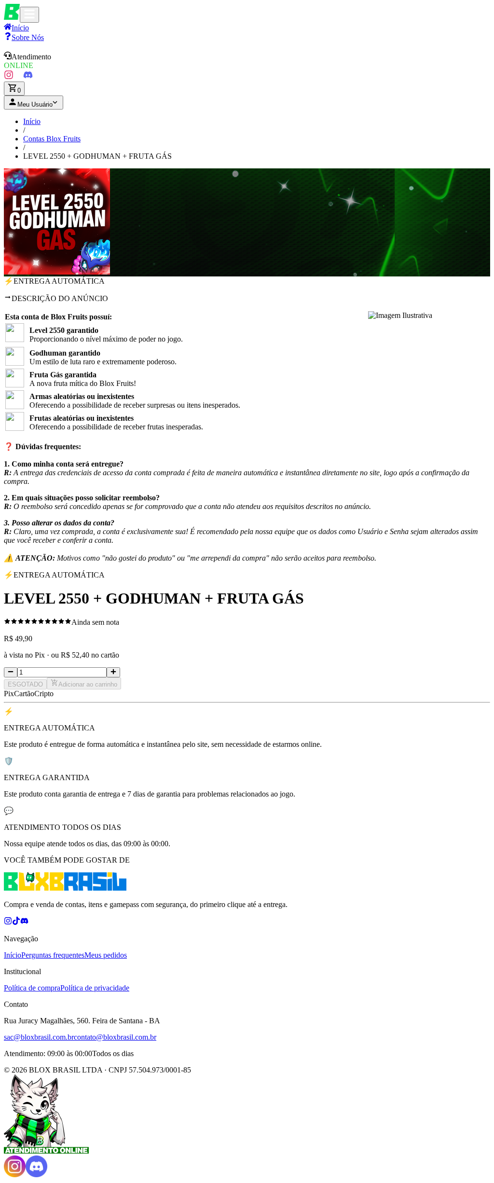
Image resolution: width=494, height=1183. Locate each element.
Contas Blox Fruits (52, 139)
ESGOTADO (25, 684)
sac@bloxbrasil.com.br (39, 1037)
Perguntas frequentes (52, 955)
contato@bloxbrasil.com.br (115, 1037)
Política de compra (32, 988)
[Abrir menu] (29, 15)
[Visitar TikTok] (18, 77)
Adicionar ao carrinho (87, 684)
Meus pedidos (105, 955)
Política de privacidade (94, 988)
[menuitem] (24, 37)
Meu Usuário (35, 104)
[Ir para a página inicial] (12, 17)
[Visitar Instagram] (9, 77)
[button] (247, 61)
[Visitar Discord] (28, 77)
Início (32, 121)
